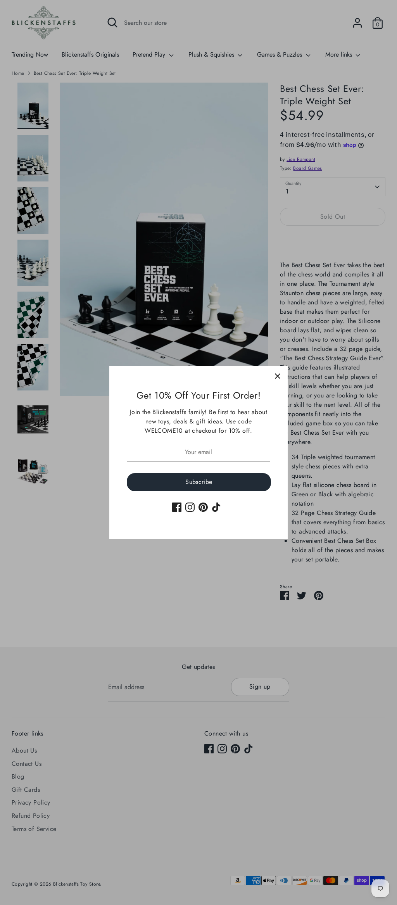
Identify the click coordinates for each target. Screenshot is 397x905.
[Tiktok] (216, 507)
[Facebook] (176, 507)
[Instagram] (190, 507)
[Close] (277, 376)
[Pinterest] (203, 507)
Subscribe (198, 481)
